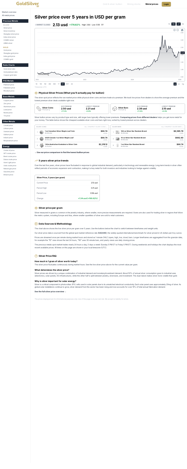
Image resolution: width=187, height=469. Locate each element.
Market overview (9, 12)
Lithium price (8, 128)
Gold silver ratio (9, 69)
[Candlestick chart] (183, 24)
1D (169, 24)
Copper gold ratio (10, 75)
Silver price (8, 28)
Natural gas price (10, 169)
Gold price (7, 50)
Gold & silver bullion (112, 4)
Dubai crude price (10, 159)
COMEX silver (9, 40)
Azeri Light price (10, 162)
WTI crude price (10, 153)
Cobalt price (8, 125)
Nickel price (8, 113)
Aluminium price (9, 107)
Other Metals (9, 121)
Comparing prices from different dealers (138, 117)
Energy (6, 146)
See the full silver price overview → (50, 291)
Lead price (8, 110)
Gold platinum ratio (11, 72)
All (72, 84)
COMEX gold (8, 59)
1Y (59, 84)
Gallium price (8, 134)
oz (179, 84)
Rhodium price (9, 91)
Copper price (8, 100)
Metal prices (152, 4)
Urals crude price (10, 166)
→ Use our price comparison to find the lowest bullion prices (62, 152)
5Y (63, 84)
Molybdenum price (11, 141)
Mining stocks (133, 4)
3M (49, 84)
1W (173, 24)
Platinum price (9, 85)
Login (166, 4)
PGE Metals (8, 81)
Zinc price (7, 103)
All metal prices (8, 15)
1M (45, 84)
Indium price (8, 138)
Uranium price (9, 131)
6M (54, 84)
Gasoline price (9, 172)
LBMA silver (8, 43)
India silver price (10, 37)
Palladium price (9, 88)
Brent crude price (10, 156)
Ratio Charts (9, 65)
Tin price (7, 116)
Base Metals (9, 96)
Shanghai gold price (11, 53)
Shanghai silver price (11, 34)
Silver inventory (9, 31)
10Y (67, 84)
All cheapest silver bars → (172, 126)
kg (183, 84)
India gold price (9, 56)
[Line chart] (179, 24)
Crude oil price (9, 150)
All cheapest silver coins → (96, 126)
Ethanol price (8, 175)
